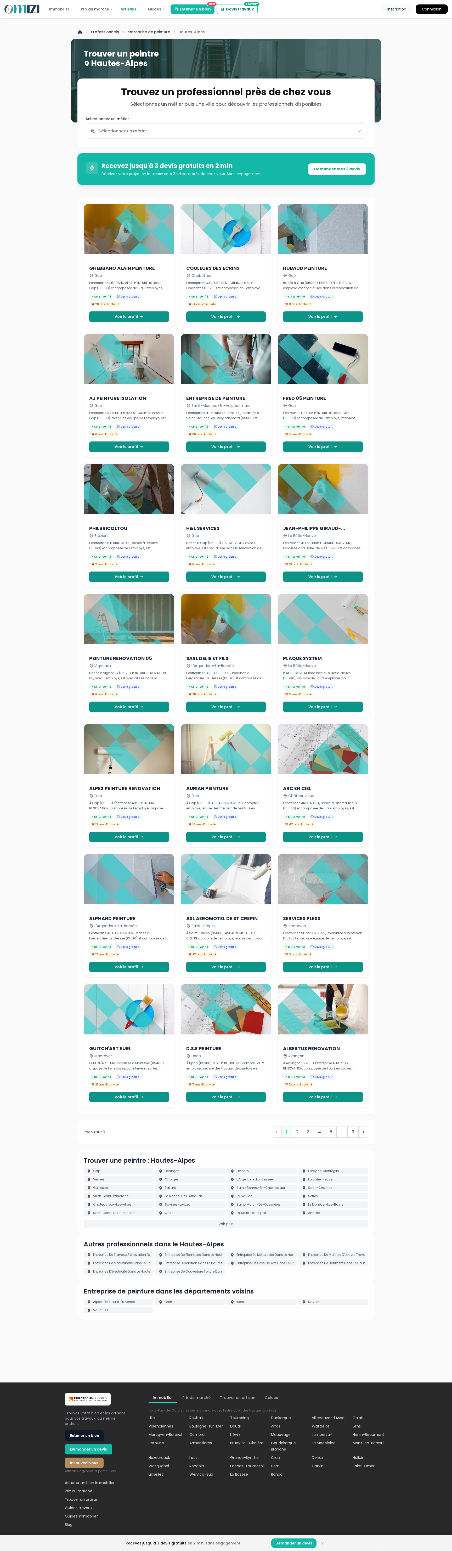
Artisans (128, 9)
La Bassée (239, 1474)
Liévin (235, 1434)
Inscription (396, 9)
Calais (358, 1417)
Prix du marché (95, 9)
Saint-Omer (364, 1466)
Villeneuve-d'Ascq (328, 1417)
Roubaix (196, 1417)
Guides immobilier (81, 1516)
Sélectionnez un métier (107, 118)
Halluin (358, 1457)
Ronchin (196, 1466)
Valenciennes (161, 1426)
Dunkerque (281, 1417)
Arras (275, 1426)
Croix (275, 1457)
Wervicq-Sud (201, 1474)
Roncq (276, 1474)
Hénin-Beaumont (368, 1434)
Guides (154, 9)
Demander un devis (88, 1449)
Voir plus (226, 1224)
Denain (318, 1457)
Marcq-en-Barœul (165, 1434)
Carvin (318, 1466)
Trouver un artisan (81, 1499)
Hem (275, 1466)
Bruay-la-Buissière (246, 1443)
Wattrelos (321, 1426)
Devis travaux (242, 8)
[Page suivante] (363, 1132)
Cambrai (197, 1434)
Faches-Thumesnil (247, 1466)
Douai (235, 1426)
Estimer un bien (197, 8)
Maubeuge (281, 1434)
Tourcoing (239, 1417)
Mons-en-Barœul (368, 1443)
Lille (152, 1417)
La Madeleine (324, 1443)
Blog (68, 1524)
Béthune (156, 1443)
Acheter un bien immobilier (90, 1482)
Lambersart (322, 1434)
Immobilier (59, 9)
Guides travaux (78, 1507)
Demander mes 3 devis (337, 169)
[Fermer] (322, 1543)
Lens (357, 1426)
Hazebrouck (159, 1457)
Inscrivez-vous (84, 1462)
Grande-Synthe (244, 1457)
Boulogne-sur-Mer (206, 1426)
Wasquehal (159, 1466)
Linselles (156, 1474)
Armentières (200, 1443)
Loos (193, 1457)
